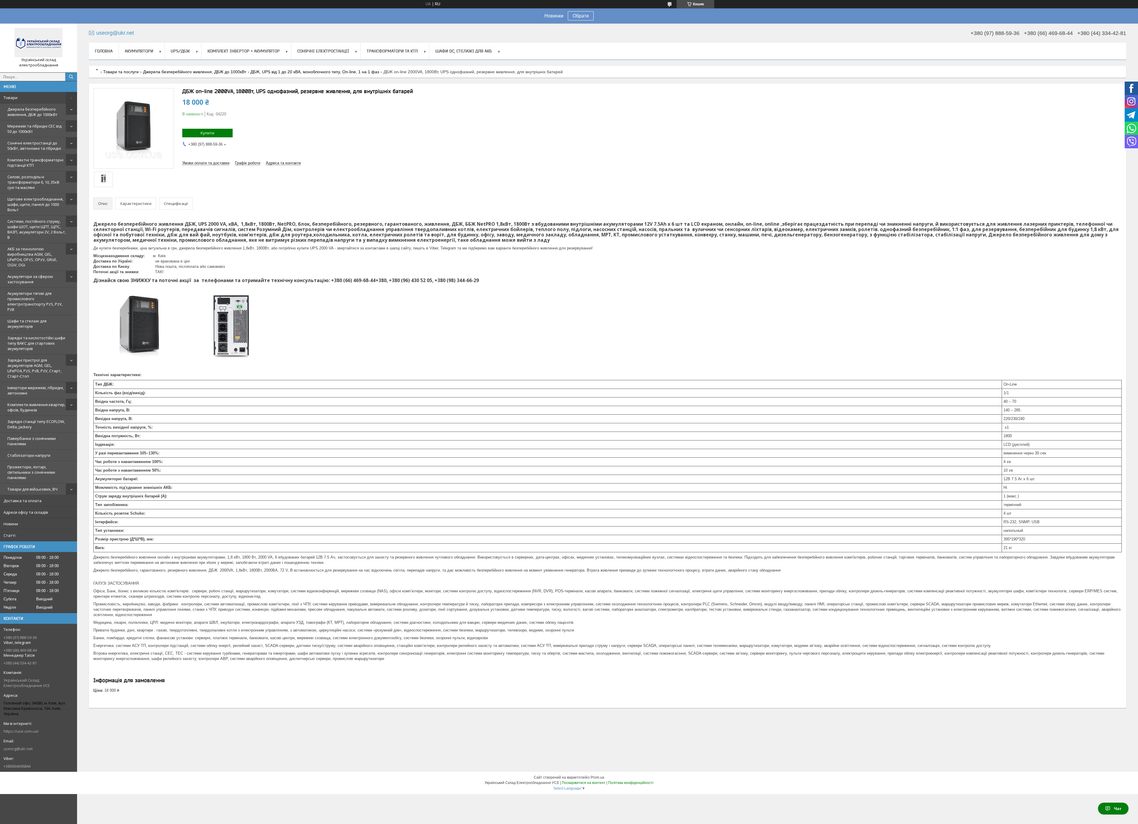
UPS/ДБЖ (180, 51)
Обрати (581, 15)
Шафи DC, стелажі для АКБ (463, 51)
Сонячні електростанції (323, 51)
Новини (11, 523)
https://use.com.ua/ (21, 731)
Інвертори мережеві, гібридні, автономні (35, 390)
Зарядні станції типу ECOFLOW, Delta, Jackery (36, 424)
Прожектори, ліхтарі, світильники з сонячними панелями (31, 472)
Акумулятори (139, 51)
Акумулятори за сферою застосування (30, 279)
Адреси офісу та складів (26, 512)
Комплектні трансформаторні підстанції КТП (35, 162)
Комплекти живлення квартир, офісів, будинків (36, 407)
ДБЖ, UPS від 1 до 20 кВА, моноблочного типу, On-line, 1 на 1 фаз (314, 71)
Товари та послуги (121, 71)
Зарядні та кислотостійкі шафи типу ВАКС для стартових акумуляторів (36, 343)
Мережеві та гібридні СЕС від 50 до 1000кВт (34, 128)
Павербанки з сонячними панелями (31, 441)
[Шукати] (71, 76)
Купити (207, 133)
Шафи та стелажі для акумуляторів (27, 323)
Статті (9, 535)
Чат (1117, 808)
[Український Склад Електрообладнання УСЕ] (38, 42)
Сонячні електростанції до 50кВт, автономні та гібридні (34, 145)
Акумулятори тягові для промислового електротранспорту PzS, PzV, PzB (35, 301)
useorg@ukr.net (18, 748)
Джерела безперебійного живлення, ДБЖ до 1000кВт (32, 111)
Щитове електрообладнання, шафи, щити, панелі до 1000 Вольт (35, 204)
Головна (104, 51)
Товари (10, 97)
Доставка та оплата (22, 500)
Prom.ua (597, 777)
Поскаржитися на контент (583, 783)
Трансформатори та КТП (392, 51)
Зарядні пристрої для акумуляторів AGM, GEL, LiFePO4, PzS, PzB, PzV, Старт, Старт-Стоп (34, 368)
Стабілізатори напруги (28, 455)
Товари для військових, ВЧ (32, 489)
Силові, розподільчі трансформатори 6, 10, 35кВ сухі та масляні (33, 182)
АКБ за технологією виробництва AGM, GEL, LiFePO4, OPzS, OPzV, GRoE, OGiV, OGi (32, 257)
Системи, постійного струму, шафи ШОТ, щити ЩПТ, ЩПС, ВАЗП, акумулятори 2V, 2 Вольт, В (36, 229)
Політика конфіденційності (630, 783)
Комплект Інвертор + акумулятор (243, 51)
